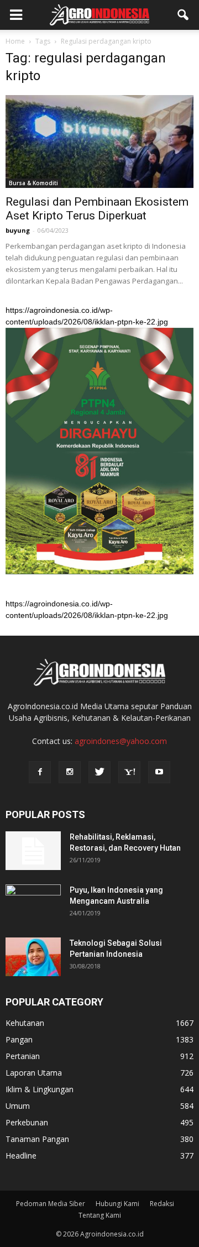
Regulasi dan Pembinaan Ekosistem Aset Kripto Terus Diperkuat (97, 208)
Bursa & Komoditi (33, 183)
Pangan (19, 1039)
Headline (21, 1155)
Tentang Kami (99, 1215)
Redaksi (162, 1203)
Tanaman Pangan (37, 1139)
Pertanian (23, 1056)
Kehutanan (25, 1023)
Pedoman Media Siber (50, 1203)
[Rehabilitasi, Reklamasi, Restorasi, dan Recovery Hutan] (33, 850)
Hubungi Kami (117, 1203)
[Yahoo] (129, 772)
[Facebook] (40, 772)
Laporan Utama (34, 1072)
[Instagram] (70, 772)
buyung (18, 230)
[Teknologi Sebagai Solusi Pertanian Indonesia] (33, 956)
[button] (183, 15)
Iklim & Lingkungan (40, 1089)
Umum (18, 1106)
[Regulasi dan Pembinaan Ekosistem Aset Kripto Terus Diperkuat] (99, 141)
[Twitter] (99, 772)
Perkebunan (27, 1122)
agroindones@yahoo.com (121, 741)
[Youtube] (159, 772)
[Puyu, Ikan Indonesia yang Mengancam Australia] (33, 903)
